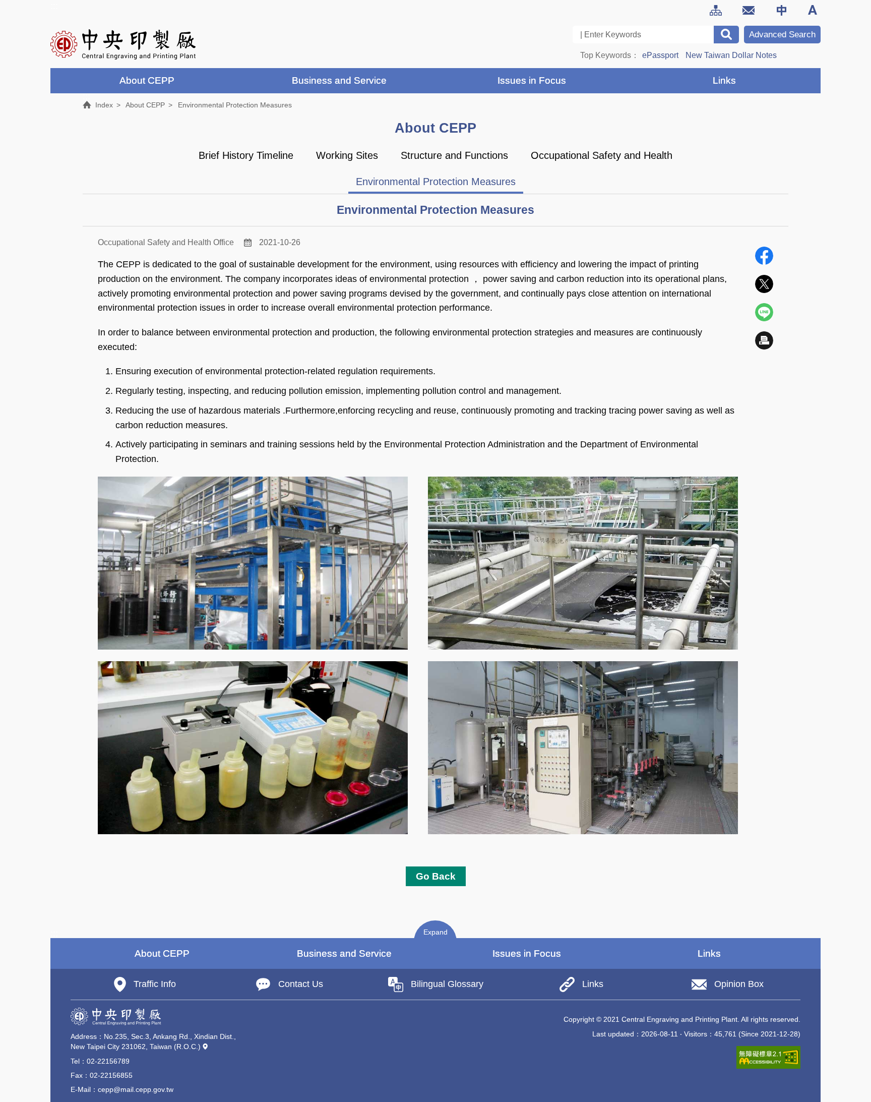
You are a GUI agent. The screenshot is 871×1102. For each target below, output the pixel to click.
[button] (435, 931)
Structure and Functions (454, 155)
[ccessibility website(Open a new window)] (768, 1057)
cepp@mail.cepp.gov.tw (135, 1089)
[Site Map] (715, 10)
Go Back (436, 876)
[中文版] (781, 10)
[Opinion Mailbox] (748, 10)
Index (104, 105)
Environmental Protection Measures (436, 181)
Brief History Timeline (246, 155)
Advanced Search (782, 34)
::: (54, 6)
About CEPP (145, 105)
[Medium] (814, 10)
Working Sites (347, 155)
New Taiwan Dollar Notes (731, 55)
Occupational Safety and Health (601, 155)
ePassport (660, 55)
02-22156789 (108, 1061)
